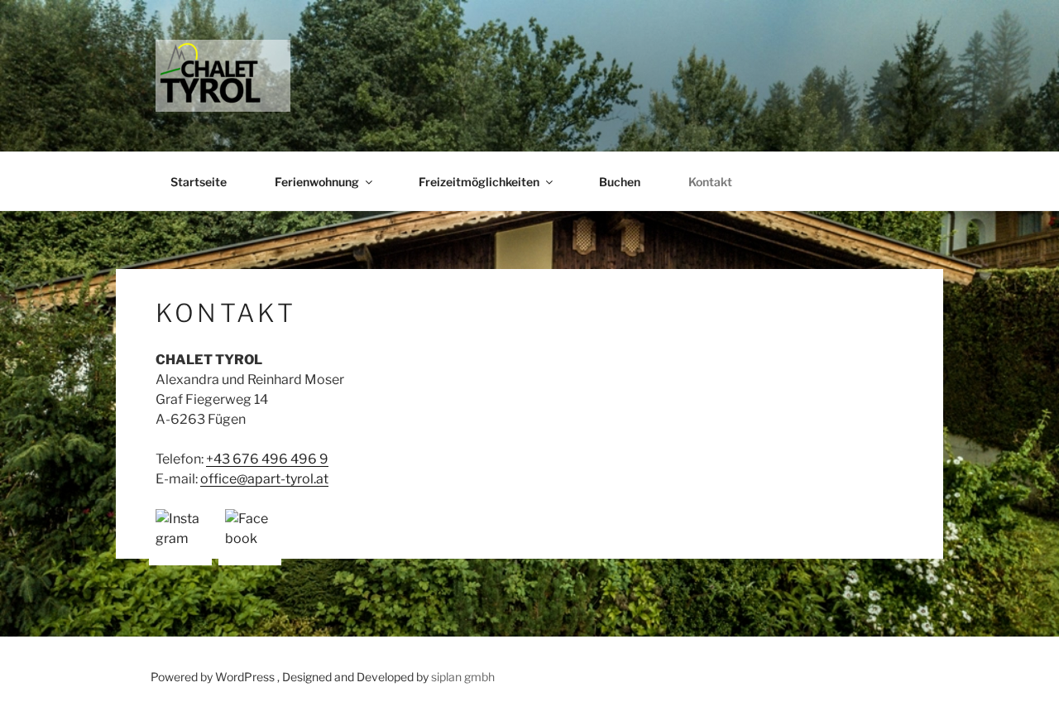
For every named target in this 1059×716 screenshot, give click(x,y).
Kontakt (710, 182)
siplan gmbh (463, 677)
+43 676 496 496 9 (267, 459)
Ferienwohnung (317, 182)
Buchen (619, 182)
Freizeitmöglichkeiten (479, 182)
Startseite (198, 182)
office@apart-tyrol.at (264, 479)
